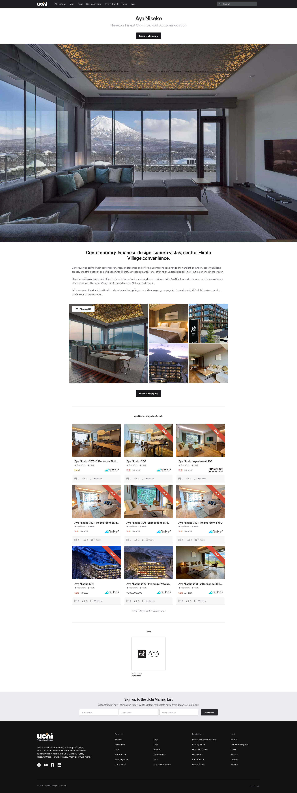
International (111, 3)
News (124, 3)
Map (72, 3)
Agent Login (255, 786)
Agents (156, 749)
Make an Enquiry (148, 35)
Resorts (235, 754)
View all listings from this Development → (149, 611)
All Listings (60, 3)
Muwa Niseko (198, 764)
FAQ (133, 3)
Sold (80, 3)
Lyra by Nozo (198, 744)
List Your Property (239, 744)
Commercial (120, 764)
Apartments (120, 744)
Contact (235, 759)
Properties (119, 734)
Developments (93, 3)
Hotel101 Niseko (200, 749)
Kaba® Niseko (198, 759)
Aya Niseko (136, 675)
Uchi (233, 734)
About (234, 739)
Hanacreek (197, 754)
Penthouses (120, 754)
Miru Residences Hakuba (204, 739)
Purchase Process (162, 764)
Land (117, 749)
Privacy (234, 764)
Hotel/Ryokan (121, 759)
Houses (118, 739)
